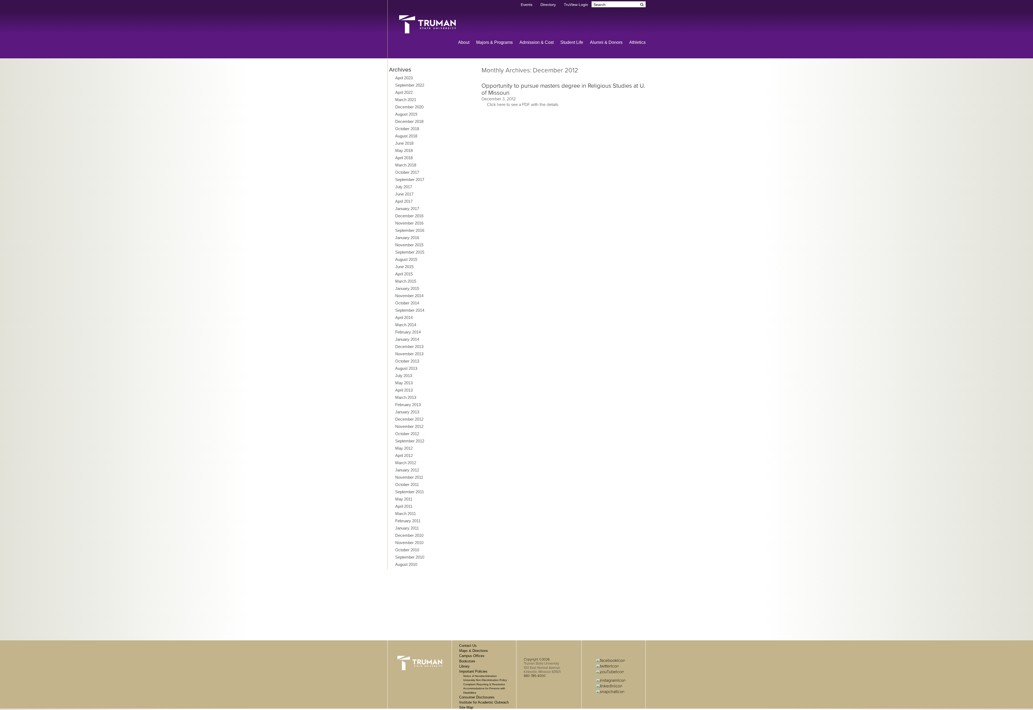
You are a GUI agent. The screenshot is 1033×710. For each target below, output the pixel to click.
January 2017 (407, 208)
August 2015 (406, 259)
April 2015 (404, 274)
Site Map (466, 707)
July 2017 (403, 186)
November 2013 (409, 354)
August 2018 (406, 136)
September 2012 (409, 441)
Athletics (637, 42)
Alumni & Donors (606, 42)
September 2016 (409, 230)
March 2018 (405, 165)
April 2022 (404, 92)
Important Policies (473, 671)
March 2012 (405, 462)
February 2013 (408, 404)
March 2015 (405, 281)
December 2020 (409, 107)
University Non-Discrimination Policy (485, 680)
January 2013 (407, 412)
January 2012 (407, 470)
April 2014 (404, 317)
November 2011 (409, 477)
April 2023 (404, 78)
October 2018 (407, 128)
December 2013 (409, 346)
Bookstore (467, 661)
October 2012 (407, 433)
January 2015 (407, 288)
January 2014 (407, 339)
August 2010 (406, 564)
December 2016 (409, 216)
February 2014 (408, 332)
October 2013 (407, 361)
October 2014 (407, 303)
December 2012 (409, 419)
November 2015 (409, 245)
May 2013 (404, 383)
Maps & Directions (473, 651)
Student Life (571, 42)
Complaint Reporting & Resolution (484, 684)
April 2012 (404, 455)
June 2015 (404, 266)
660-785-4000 (535, 676)
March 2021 (405, 99)
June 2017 (404, 194)
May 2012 (404, 448)
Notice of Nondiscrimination (480, 675)
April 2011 (403, 506)
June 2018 (404, 143)
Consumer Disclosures (476, 697)
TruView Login (576, 5)
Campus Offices (471, 656)
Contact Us (468, 646)
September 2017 (409, 179)
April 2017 (404, 201)
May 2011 (403, 499)
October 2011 (407, 484)
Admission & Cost (536, 42)
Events (526, 5)
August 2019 (406, 114)
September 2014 (409, 310)
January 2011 (407, 528)
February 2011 (407, 521)
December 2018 (409, 121)
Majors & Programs (494, 42)
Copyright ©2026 (537, 659)
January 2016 (407, 237)
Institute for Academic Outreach (484, 702)
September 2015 (409, 252)
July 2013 (403, 375)
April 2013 (404, 390)
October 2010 (407, 550)
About (463, 42)
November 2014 (409, 295)
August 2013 (406, 368)
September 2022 (409, 85)
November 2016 (409, 223)
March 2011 (405, 513)
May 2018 (404, 150)
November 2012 (409, 426)
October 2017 (407, 172)
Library (464, 666)
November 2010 (409, 542)
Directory (548, 5)
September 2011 (409, 491)
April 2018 (404, 157)
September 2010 (409, 557)
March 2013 (405, 397)
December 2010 (409, 535)
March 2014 (405, 324)
